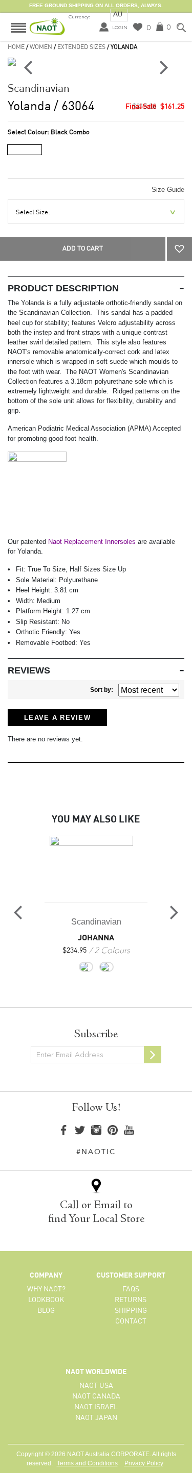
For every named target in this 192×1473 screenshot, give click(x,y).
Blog (46, 1310)
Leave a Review (57, 717)
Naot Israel (96, 1407)
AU (117, 14)
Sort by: (101, 690)
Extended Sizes (81, 47)
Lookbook (46, 1300)
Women (41, 47)
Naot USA (96, 1385)
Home (16, 47)
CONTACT (130, 1321)
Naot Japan (96, 1417)
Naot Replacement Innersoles (92, 541)
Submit (152, 1054)
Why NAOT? (46, 1289)
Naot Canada (96, 1396)
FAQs (130, 1289)
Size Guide (168, 189)
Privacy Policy (143, 1463)
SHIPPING (131, 1310)
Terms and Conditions (87, 1463)
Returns (130, 1300)
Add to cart (82, 248)
